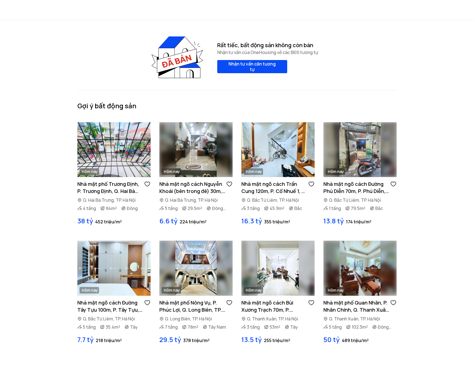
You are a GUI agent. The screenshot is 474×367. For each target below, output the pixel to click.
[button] (147, 183)
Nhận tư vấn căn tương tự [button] (252, 66)
